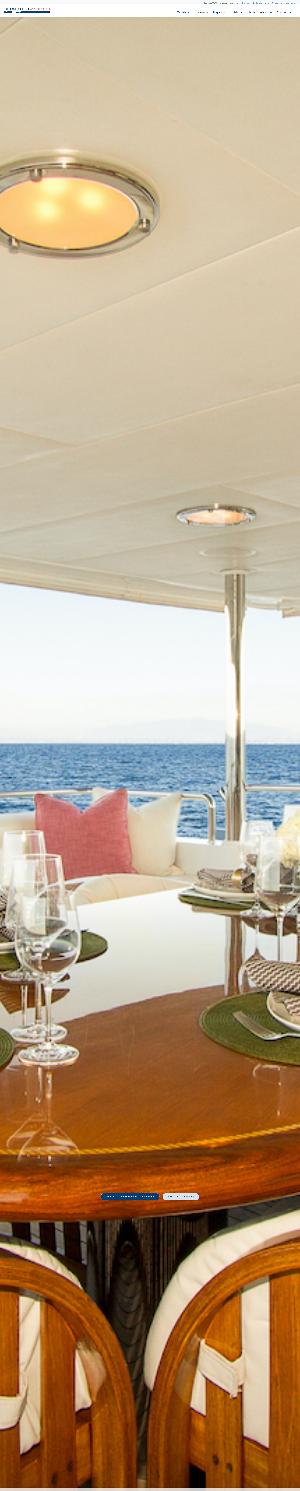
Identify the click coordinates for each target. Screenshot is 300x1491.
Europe (245, 2)
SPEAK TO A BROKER (181, 1196)
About (264, 12)
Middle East (257, 2)
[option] (150, 745)
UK (238, 2)
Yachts (181, 12)
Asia (267, 2)
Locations (201, 12)
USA (232, 2)
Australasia (290, 2)
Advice (237, 12)
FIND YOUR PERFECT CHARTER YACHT (130, 1196)
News (251, 12)
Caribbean (277, 2)
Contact (282, 12)
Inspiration (220, 12)
